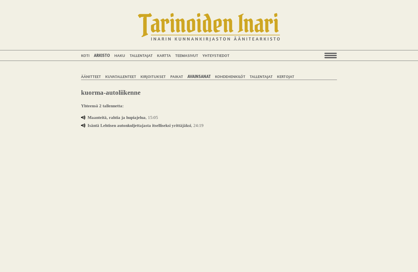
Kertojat (285, 76)
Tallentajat (141, 55)
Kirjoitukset (153, 76)
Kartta (164, 55)
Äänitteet (91, 76)
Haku (119, 55)
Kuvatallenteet (120, 76)
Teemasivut (186, 55)
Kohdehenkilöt (230, 76)
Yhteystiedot (215, 55)
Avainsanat (199, 76)
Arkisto (102, 55)
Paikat (176, 76)
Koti (85, 55)
